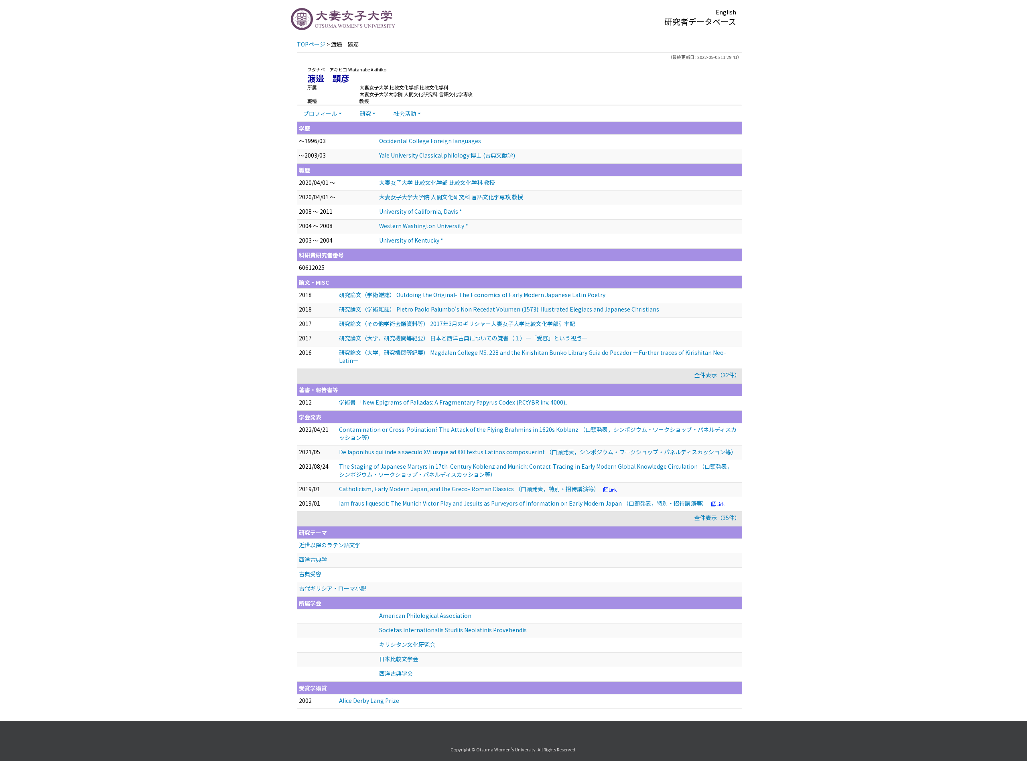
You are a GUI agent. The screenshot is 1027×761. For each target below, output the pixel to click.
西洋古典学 (313, 559)
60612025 (312, 267)
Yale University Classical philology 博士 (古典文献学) (447, 155)
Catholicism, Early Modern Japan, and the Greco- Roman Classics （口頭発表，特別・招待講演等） (469, 489)
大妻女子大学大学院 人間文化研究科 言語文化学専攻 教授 (451, 197)
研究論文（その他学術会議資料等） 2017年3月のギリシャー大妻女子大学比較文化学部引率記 (457, 324)
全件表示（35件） (717, 518)
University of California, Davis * (420, 211)
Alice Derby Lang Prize (369, 700)
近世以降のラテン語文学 (330, 545)
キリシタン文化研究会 (407, 644)
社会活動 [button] (405, 113)
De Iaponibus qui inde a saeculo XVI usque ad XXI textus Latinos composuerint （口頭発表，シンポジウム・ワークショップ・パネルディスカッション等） (538, 452)
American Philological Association (425, 615)
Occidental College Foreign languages (430, 141)
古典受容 (310, 574)
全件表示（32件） (717, 375)
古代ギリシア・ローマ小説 (332, 588)
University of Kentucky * (411, 240)
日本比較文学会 (398, 659)
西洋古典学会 (396, 673)
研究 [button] (365, 113)
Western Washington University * (423, 226)
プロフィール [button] (320, 113)
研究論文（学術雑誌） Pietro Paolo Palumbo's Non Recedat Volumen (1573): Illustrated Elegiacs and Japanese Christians (499, 309)
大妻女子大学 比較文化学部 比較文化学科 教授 (437, 182)
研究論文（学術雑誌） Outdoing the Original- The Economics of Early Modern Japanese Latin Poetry (472, 295)
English (726, 12)
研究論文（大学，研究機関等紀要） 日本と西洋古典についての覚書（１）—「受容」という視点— (463, 338)
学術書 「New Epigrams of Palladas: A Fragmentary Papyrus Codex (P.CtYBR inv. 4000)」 (455, 402)
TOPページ (311, 44)
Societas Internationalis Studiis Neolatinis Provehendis (453, 630)
